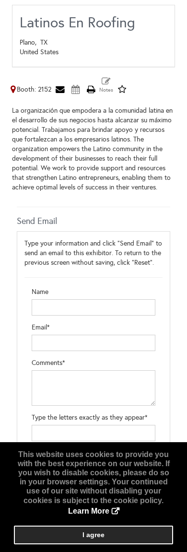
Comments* (48, 363)
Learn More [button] (88, 511)
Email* (41, 327)
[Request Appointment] (75, 89)
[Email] (60, 89)
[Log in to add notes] (106, 85)
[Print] (90, 89)
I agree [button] (93, 535)
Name (40, 292)
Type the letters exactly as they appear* (90, 417)
